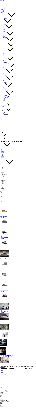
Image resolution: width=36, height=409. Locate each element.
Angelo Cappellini (2, 147)
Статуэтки (4, 115)
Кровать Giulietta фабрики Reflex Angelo (4, 311)
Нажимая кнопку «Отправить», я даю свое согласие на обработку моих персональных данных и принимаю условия (17, 405)
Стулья (4, 99)
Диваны (4, 29)
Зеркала (3, 106)
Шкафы (4, 100)
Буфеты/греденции (5, 52)
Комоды (4, 98)
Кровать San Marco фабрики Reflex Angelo (4, 237)
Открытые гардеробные (5, 46)
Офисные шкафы (4, 75)
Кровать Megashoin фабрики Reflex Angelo (4, 290)
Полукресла (4, 17)
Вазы (3, 113)
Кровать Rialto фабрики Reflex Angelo (3, 258)
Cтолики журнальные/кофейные (6, 54)
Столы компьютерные (5, 62)
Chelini (1, 150)
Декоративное (4, 87)
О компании (2, 9)
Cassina (2, 149)
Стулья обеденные (5, 18)
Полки (4, 112)
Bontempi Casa (2, 148)
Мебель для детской (4, 41)
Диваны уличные (4, 80)
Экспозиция (2, 370)
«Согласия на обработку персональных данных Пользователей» (27, 405)
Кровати (4, 36)
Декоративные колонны (5, 114)
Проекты (2, 116)
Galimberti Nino (2, 152)
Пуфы (3, 30)
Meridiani (2, 154)
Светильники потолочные (5, 90)
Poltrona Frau (2, 156)
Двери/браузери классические (6, 105)
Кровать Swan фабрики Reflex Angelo (3, 216)
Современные (4, 24)
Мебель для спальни (4, 35)
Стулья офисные (4, 74)
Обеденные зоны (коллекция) (6, 96)
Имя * (5, 397)
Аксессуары (3, 110)
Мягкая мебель (3, 28)
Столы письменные (5, 61)
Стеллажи (4, 53)
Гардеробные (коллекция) (5, 97)
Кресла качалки (4, 31)
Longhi (1, 153)
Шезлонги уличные (5, 82)
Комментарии (6, 391)
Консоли (4, 55)
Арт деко (4, 23)
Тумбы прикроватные (5, 37)
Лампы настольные (5, 89)
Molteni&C (2, 155)
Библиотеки (4, 60)
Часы (3, 111)
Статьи (3, 10)
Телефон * (6, 390)
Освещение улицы (5, 88)
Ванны (4, 67)
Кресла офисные (4, 73)
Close (0, 387)
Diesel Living (2, 151)
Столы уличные (4, 81)
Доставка (3, 11)
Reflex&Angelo (2, 157)
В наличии (2, 12)
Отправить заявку (1, 392)
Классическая (4, 68)
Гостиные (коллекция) (5, 95)
